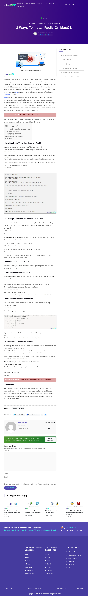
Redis (6, 97)
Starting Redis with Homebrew (14, 133)
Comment (7, 450)
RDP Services (66, 64)
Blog (29, 23)
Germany (29, 567)
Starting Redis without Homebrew (15, 134)
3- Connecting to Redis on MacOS (14, 136)
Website (6, 481)
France (28, 564)
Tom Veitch (22, 423)
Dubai (49, 564)
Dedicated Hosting (30, 3)
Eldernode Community (74, 555)
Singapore (29, 570)
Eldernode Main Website (70, 55)
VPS (16, 92)
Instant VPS (40, 3)
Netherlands (30, 573)
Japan (28, 561)
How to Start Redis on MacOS (13, 131)
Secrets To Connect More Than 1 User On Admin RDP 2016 (12, 512)
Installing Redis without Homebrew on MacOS (19, 129)
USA (27, 557)
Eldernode (20, 3)
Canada (49, 570)
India (48, 561)
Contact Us (71, 564)
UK (27, 554)
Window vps (20, 6)
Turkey (49, 567)
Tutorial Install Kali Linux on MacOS (30, 115)
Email (6, 477)
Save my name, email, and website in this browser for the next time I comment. (31, 484)
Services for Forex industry (70, 72)
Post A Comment (50, 439)
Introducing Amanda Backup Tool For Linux (53, 511)
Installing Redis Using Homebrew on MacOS (19, 128)
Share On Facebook (33, 415)
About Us (70, 568)
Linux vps (51, 3)
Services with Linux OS (69, 68)
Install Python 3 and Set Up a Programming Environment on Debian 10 (74, 512)
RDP (46, 3)
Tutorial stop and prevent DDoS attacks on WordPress (33, 511)
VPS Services (66, 59)
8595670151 (71, 5)
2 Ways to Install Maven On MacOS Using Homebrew (35, 379)
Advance (44, 18)
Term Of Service (72, 558)
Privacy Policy (72, 561)
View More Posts (49, 422)
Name (6, 473)
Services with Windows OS (70, 77)
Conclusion (9, 138)
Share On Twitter (19, 415)
